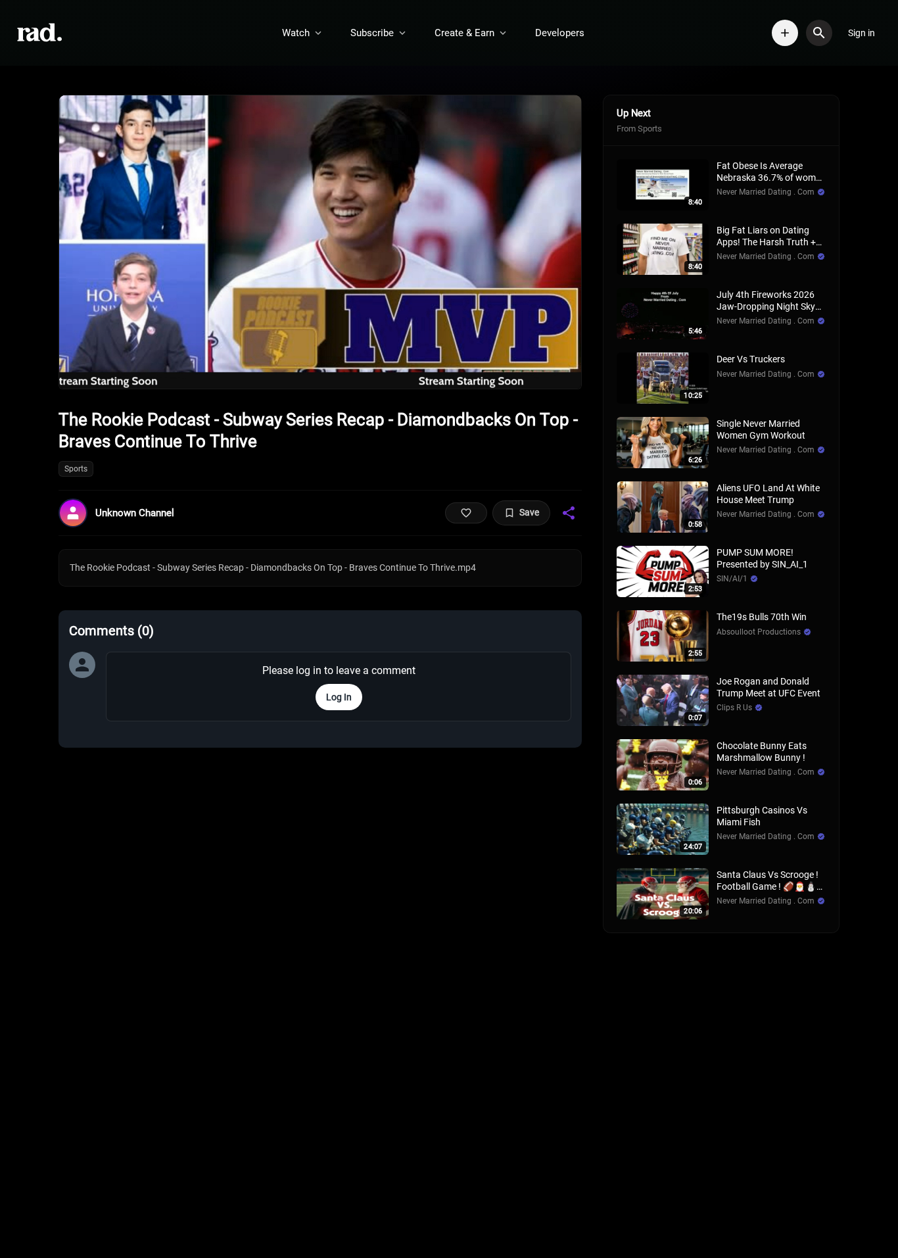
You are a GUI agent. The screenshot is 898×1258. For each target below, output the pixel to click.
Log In (339, 697)
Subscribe (372, 33)
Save (529, 512)
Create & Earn (464, 33)
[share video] (568, 513)
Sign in (861, 33)
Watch (296, 33)
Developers (559, 33)
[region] (320, 242)
